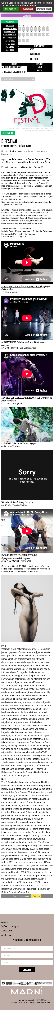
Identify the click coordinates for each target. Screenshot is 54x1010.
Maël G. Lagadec (22, 558)
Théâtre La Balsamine (26, 348)
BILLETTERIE (34, 59)
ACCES (32, 49)
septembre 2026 (10, 29)
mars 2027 (10, 47)
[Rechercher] (33, 79)
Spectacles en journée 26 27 (15, 72)
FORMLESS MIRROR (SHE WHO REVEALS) (21, 286)
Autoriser (36, 896)
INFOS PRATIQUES (39, 46)
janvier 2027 (9, 41)
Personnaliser (44, 9)
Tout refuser (27, 9)
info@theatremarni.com (40, 1002)
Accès (4, 922)
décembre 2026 (9, 38)
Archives (6, 935)
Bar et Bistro (35, 54)
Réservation (8, 133)
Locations (39, 64)
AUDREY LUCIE (8, 342)
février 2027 (10, 44)
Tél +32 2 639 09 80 (19, 1002)
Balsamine (27, 167)
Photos (39, 70)
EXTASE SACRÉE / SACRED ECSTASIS (19, 555)
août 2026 (10, 26)
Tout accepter (10, 9)
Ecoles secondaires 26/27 (13, 67)
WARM (4, 502)
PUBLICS (14, 64)
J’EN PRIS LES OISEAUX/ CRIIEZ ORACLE (20, 398)
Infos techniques (10, 926)
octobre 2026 (9, 32)
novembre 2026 (9, 35)
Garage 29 (38, 167)
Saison (40, 67)
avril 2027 (10, 50)
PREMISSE (6, 443)
